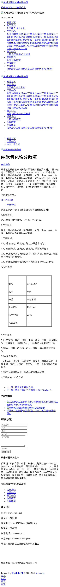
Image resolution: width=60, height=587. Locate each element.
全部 (9, 34)
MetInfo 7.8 (17, 573)
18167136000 (7, 200)
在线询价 (5, 164)
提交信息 (5, 452)
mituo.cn (40, 573)
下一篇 (29, 390)
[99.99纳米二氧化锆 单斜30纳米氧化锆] (26, 402)
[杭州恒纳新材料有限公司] (30, 76)
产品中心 (11, 141)
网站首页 (11, 22)
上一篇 (20, 387)
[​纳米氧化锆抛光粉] (17, 407)
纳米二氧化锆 (13, 144)
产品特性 (11, 205)
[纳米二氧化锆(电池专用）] (21, 410)
